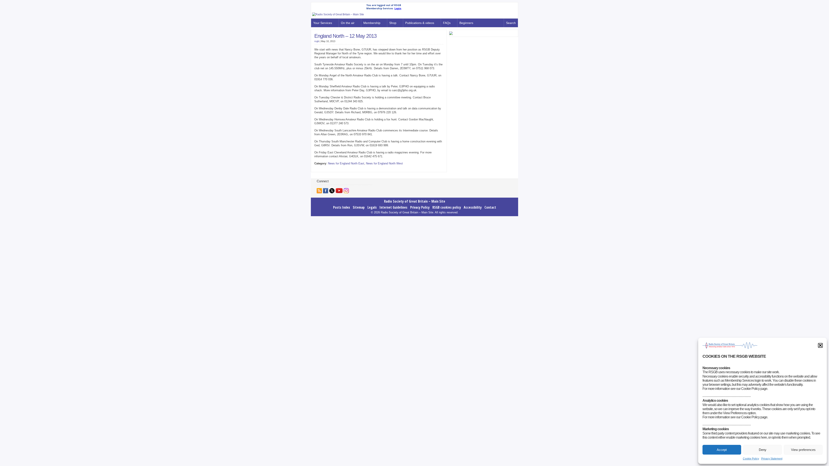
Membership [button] (371, 23)
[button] (820, 345)
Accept (722, 450)
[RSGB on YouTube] (339, 190)
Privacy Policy (420, 207)
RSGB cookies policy (446, 207)
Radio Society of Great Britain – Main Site (414, 201)
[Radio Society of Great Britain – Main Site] (338, 14)
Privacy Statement (771, 458)
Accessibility (473, 207)
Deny (762, 450)
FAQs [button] (447, 23)
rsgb (316, 41)
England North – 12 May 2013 (345, 36)
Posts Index (341, 207)
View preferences (803, 450)
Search (511, 23)
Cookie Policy (751, 458)
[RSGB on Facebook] (325, 190)
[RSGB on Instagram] (346, 190)
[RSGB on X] (332, 190)
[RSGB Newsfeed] (319, 190)
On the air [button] (347, 23)
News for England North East (346, 163)
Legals (372, 207)
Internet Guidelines (393, 207)
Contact (490, 207)
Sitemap (359, 207)
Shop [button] (392, 23)
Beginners (466, 23)
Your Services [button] (322, 23)
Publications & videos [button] (419, 23)
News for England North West (384, 163)
